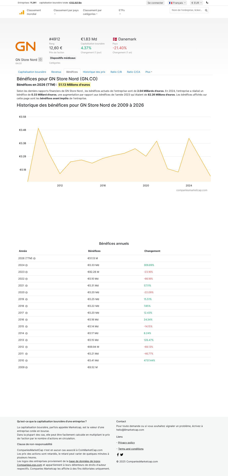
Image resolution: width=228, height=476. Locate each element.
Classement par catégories (92, 12)
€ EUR (196, 2)
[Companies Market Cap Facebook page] (117, 455)
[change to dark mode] (207, 3)
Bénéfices (72, 71)
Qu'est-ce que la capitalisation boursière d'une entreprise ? (52, 421)
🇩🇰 (124, 39)
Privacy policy (126, 442)
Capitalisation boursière (32, 71)
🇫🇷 (176, 2)
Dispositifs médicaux (63, 57)
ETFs (122, 10)
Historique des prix (94, 71)
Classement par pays (66, 10)
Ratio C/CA (133, 71)
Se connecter (155, 2)
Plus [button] (147, 71)
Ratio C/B (116, 71)
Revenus (56, 71)
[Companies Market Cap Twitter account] (121, 455)
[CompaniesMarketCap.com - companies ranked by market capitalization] (21, 12)
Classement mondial (34, 12)
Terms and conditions (130, 448)
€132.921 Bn (75, 2)
